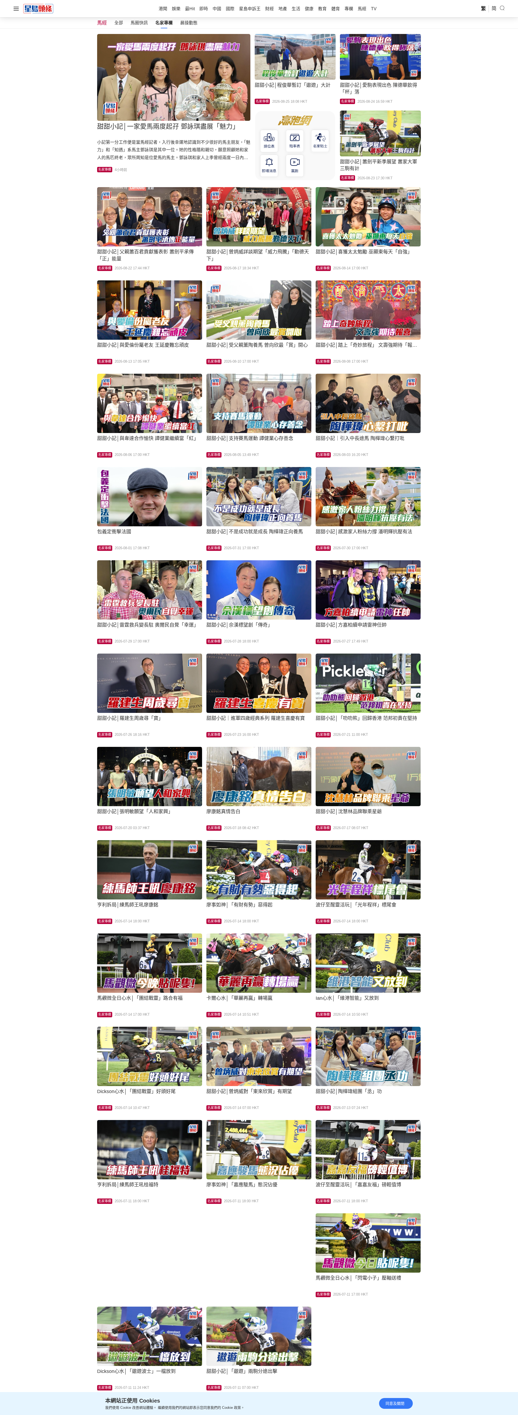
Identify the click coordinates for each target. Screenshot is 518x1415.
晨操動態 (188, 22)
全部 (118, 22)
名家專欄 (164, 22)
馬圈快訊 (139, 22)
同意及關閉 (395, 1403)
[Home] (38, 8)
